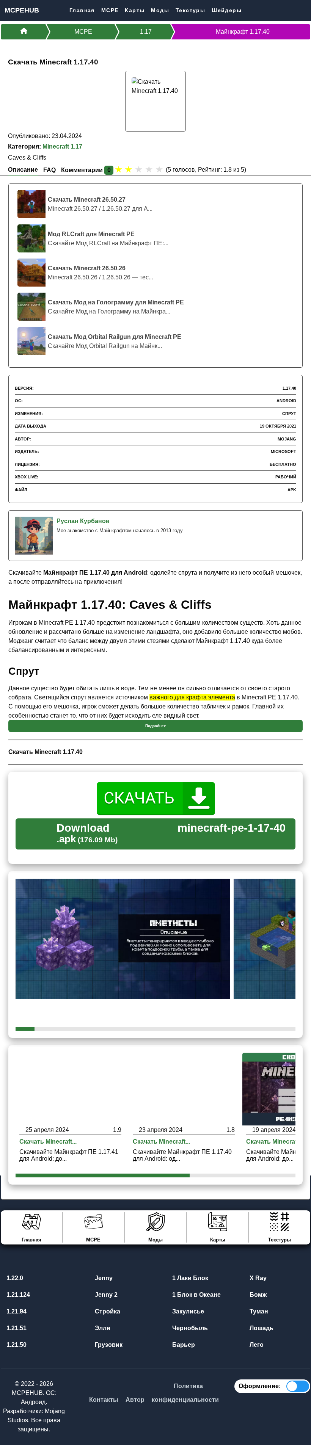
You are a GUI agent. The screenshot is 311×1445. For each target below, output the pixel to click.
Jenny (103, 1278)
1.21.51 (16, 1328)
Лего (256, 1345)
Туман (258, 1311)
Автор (135, 1399)
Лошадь (260, 1328)
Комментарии (86, 170)
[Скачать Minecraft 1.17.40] (184, 1088)
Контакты (103, 1399)
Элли (101, 1328)
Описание (23, 169)
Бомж (257, 1294)
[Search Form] (304, 10)
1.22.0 (14, 1278)
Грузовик (108, 1345)
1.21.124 (17, 1294)
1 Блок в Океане (196, 1294)
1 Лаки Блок (189, 1278)
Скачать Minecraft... (48, 1142)
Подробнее (155, 726)
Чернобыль (189, 1328)
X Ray (257, 1278)
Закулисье (187, 1311)
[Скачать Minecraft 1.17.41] (70, 1088)
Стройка (106, 1311)
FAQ (49, 170)
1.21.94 (16, 1311)
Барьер (183, 1345)
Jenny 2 (105, 1294)
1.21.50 (16, 1345)
